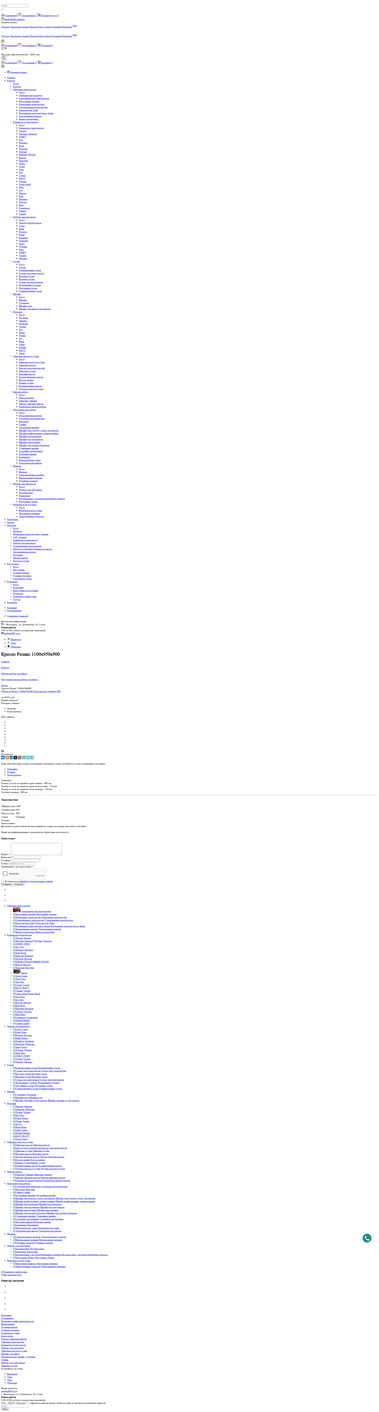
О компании (7, 1318)
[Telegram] (32, 757)
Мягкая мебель (26, 397)
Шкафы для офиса (10, 1353)
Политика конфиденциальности (17, 1321)
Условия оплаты (9, 1327)
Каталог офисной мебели (14, 1339)
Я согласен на (29, 881)
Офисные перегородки (30, 95)
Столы (22, 267)
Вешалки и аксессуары (30, 510)
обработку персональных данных (36, 881)
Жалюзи (23, 472)
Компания (18, 587)
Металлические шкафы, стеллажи (18, 1356)
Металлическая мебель (30, 415)
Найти (5, 1409)
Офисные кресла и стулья (32, 362)
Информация (7, 1324)
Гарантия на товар (10, 1333)
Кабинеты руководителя (31, 128)
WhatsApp (16, 646)
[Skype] (28, 757)
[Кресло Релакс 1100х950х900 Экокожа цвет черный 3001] (31, 691)
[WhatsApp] (23, 757)
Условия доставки (10, 1330)
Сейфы (4, 1359)
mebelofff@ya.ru (12, 633)
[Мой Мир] (11, 757)
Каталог (17, 86)
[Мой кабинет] (2, 41)
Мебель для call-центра (30, 489)
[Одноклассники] (7, 757)
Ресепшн (23, 317)
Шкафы (23, 300)
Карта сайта (7, 1336)
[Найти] (2, 9)
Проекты (17, 531)
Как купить (19, 569)
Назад (16, 83)
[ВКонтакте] (3, 757)
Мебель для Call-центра (13, 1362)
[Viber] (19, 757)
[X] (15, 757)
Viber (13, 643)
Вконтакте (16, 639)
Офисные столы (9, 1365)
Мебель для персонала (30, 222)
